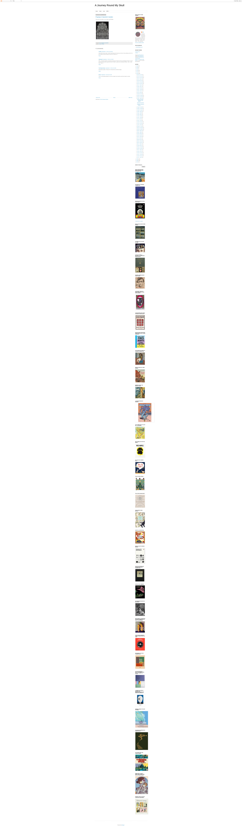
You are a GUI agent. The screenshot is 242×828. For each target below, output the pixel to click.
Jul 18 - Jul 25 (139, 115)
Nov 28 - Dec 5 (139, 80)
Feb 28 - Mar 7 (139, 145)
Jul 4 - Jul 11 (139, 118)
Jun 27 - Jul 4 (139, 120)
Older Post (130, 97)
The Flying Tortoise (102, 68)
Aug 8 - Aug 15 (139, 111)
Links (104, 11)
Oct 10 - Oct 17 (139, 90)
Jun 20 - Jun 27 (140, 121)
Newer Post (98, 97)
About (100, 11)
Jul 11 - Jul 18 (139, 117)
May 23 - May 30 (140, 127)
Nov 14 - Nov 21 (140, 83)
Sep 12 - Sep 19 (140, 96)
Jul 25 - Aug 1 (139, 114)
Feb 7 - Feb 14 (139, 149)
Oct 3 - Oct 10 (139, 92)
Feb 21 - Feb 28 (140, 146)
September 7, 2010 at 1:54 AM (108, 59)
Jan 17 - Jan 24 (140, 154)
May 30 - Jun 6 (139, 126)
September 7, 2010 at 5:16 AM (111, 68)
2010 (137, 73)
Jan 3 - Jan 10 (139, 157)
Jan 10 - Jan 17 (140, 155)
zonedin (100, 51)
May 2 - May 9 (139, 132)
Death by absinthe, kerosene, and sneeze (140, 100)
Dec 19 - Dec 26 (140, 76)
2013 (137, 68)
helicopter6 (101, 59)
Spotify (136, 60)
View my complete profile (139, 42)
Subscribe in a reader (139, 221)
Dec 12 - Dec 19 (140, 77)
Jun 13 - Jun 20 (140, 123)
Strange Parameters (140, 102)
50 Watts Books (137, 51)
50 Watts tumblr (137, 58)
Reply (100, 55)
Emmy (100, 74)
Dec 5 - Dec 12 (139, 79)
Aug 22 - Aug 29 (140, 108)
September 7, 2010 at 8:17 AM (106, 74)
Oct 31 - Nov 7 (139, 86)
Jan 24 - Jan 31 (140, 152)
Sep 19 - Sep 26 (140, 95)
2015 (137, 67)
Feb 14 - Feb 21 (140, 148)
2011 (137, 71)
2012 (137, 70)
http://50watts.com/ (139, 47)
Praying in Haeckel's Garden (104, 17)
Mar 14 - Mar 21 (140, 142)
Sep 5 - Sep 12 (139, 98)
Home (97, 11)
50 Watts (136, 52)
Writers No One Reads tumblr (139, 59)
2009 (137, 159)
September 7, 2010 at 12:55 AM (107, 51)
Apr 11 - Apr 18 (139, 136)
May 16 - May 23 (140, 129)
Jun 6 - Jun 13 (139, 124)
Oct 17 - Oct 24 (139, 89)
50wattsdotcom (141, 57)
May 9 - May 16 (140, 130)
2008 (137, 160)
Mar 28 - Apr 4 (139, 139)
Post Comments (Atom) (104, 99)
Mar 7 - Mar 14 (139, 143)
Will (100, 42)
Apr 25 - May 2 (139, 133)
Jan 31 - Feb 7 (139, 151)
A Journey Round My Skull (109, 5)
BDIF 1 (108, 11)
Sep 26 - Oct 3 (139, 93)
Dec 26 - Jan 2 (139, 74)
